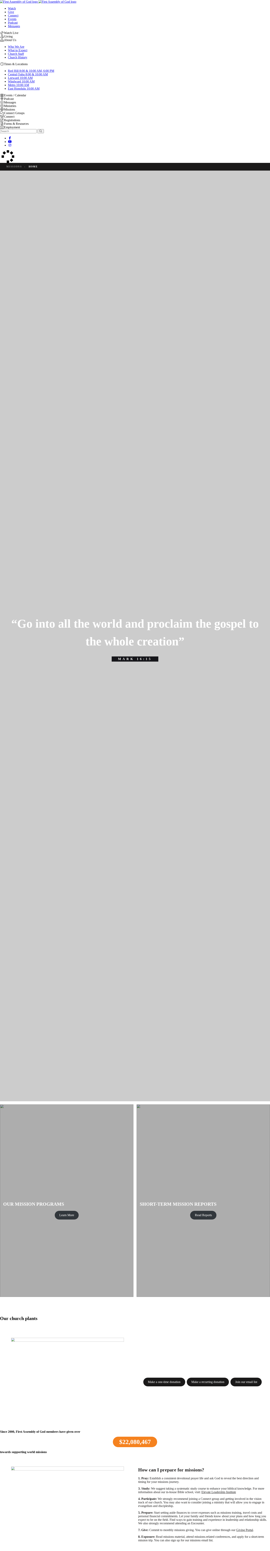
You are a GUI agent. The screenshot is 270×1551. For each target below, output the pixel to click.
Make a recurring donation (207, 1382)
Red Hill (31, 70)
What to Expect (17, 50)
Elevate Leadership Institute (218, 1492)
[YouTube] (10, 141)
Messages (14, 26)
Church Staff (16, 53)
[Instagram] (10, 145)
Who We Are (16, 46)
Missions (14, 166)
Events (12, 19)
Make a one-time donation (164, 1382)
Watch (12, 8)
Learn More (66, 1215)
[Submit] (40, 131)
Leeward (20, 78)
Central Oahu (28, 74)
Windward (21, 81)
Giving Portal (244, 1530)
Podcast (13, 22)
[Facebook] (10, 138)
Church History (17, 57)
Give (11, 12)
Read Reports (203, 1215)
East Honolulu (24, 88)
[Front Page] (38, 1)
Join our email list (246, 1382)
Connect (13, 15)
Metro (18, 85)
